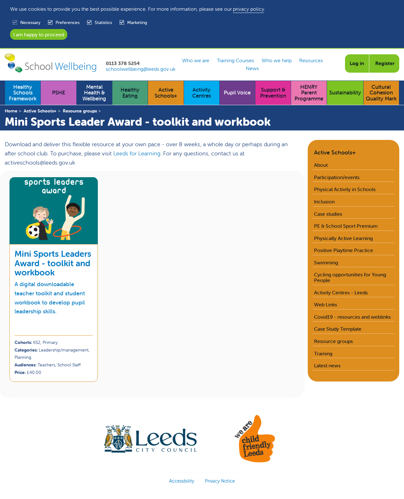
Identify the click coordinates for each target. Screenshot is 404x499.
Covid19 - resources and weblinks (352, 317)
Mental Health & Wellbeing (94, 92)
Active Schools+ (166, 92)
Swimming (326, 262)
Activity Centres (201, 92)
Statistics (103, 22)
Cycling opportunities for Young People (350, 277)
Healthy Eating (130, 92)
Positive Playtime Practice (343, 250)
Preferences (68, 22)
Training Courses (235, 60)
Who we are (195, 60)
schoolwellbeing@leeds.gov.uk (140, 69)
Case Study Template (337, 329)
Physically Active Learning (343, 238)
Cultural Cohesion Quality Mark (381, 92)
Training (323, 353)
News (252, 68)
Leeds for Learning (136, 153)
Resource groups (80, 111)
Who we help (277, 60)
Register (385, 63)
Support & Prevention (273, 92)
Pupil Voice (237, 92)
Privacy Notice (220, 481)
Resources (311, 60)
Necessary (30, 22)
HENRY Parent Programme (308, 92)
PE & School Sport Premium (345, 226)
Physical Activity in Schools (345, 189)
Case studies (328, 214)
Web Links (325, 304)
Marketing (137, 22)
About (321, 165)
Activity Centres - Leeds (341, 292)
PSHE (58, 92)
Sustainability (345, 92)
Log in (357, 63)
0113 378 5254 (123, 63)
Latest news (327, 365)
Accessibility (181, 481)
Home (11, 111)
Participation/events (336, 177)
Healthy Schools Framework (23, 92)
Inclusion (324, 201)
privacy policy (248, 9)
